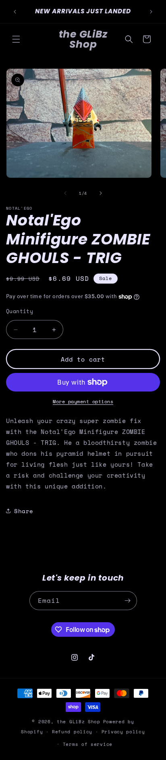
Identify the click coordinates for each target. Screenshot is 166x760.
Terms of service (87, 744)
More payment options (83, 401)
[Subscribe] (128, 600)
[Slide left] (65, 193)
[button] (16, 39)
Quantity (19, 311)
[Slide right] (101, 193)
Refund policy (72, 731)
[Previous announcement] (15, 12)
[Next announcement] (151, 12)
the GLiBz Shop (78, 721)
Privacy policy (123, 731)
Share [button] (23, 511)
